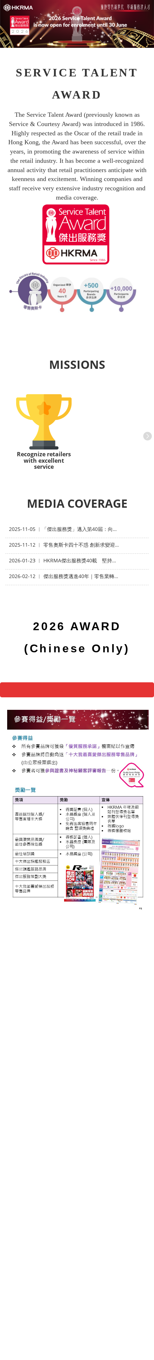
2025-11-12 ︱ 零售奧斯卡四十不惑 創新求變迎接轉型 (65, 544)
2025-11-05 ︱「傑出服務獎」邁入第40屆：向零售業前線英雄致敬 (65, 529)
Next (146, 434)
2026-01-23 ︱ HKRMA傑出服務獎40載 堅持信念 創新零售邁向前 (65, 560)
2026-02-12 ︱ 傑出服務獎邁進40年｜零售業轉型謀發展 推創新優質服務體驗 (65, 576)
